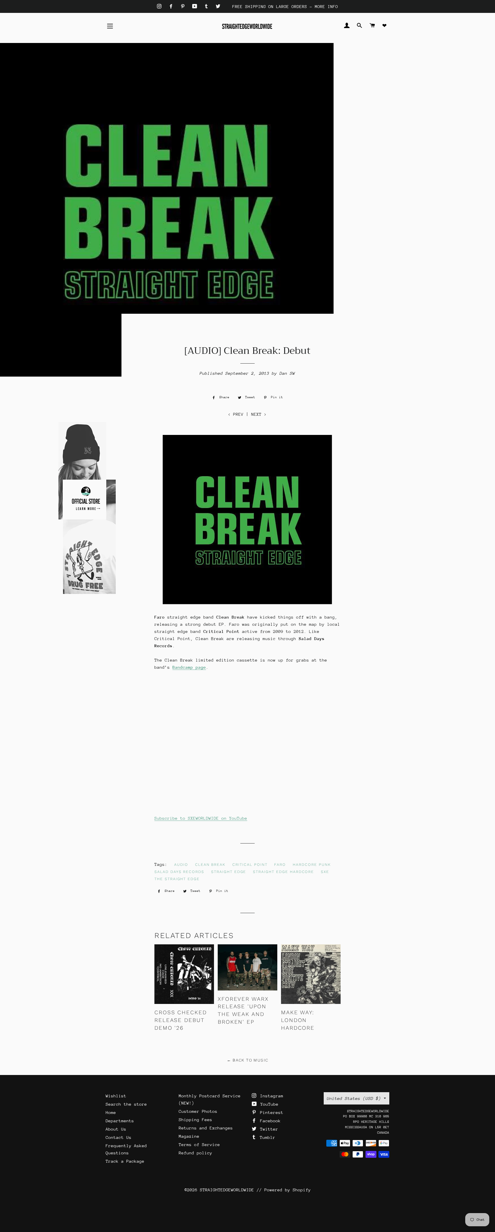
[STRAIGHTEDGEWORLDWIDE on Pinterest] (184, 6)
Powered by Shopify (287, 1189)
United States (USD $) (354, 1098)
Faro (280, 864)
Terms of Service (199, 1144)
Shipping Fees (195, 1119)
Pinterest (270, 1112)
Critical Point (249, 864)
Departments (120, 1120)
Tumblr (266, 1137)
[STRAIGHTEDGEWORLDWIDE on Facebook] (172, 6)
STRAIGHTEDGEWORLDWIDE (227, 1189)
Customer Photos (198, 1111)
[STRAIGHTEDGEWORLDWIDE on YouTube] (196, 6)
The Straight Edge (177, 879)
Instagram (270, 1095)
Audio (181, 864)
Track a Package (125, 1161)
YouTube (268, 1104)
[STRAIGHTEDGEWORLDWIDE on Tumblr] (207, 6)
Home (111, 1112)
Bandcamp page (189, 667)
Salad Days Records (179, 872)
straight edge (228, 872)
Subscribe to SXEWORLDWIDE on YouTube (200, 818)
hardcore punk (312, 864)
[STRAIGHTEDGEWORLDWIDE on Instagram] (160, 6)
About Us (116, 1129)
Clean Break (210, 864)
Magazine (189, 1136)
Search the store (126, 1104)
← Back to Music (247, 1060)
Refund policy (195, 1152)
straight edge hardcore (283, 872)
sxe (325, 872)
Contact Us (118, 1137)
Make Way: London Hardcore (298, 1020)
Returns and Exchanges (206, 1127)
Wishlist (116, 1095)
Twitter (268, 1129)
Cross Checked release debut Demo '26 (180, 1020)
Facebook (269, 1120)
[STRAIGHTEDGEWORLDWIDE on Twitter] (218, 6)
